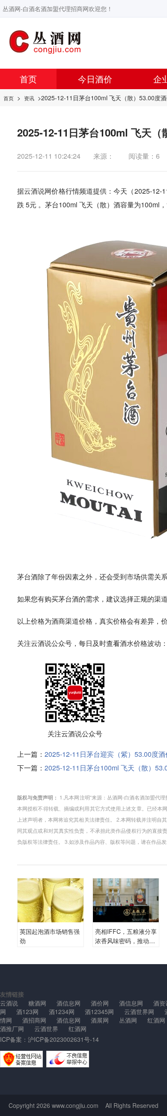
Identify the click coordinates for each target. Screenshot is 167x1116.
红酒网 (77, 1028)
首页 (28, 79)
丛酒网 (128, 1020)
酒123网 (27, 1011)
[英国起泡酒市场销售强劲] (51, 902)
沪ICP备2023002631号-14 (63, 1039)
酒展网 (100, 1020)
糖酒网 (37, 1003)
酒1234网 (62, 1011)
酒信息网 (69, 1003)
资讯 (29, 98)
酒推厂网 (12, 1028)
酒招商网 (34, 1020)
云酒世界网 (139, 1011)
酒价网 (100, 1003)
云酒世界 (46, 1028)
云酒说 (34, 191)
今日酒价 (95, 79)
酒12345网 (99, 1011)
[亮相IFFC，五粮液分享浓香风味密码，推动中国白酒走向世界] (126, 899)
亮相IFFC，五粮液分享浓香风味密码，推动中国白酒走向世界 (126, 940)
